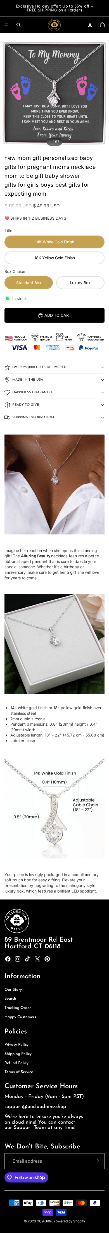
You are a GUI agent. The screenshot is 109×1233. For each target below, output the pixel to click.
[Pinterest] (47, 959)
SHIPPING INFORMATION (33, 417)
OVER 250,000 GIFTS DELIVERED (39, 367)
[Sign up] (96, 1161)
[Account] (90, 25)
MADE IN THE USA (27, 380)
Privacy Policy (16, 1045)
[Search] (18, 25)
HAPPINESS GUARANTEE (32, 392)
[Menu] (6, 24)
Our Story (13, 990)
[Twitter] (37, 959)
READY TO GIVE (25, 405)
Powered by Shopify (69, 1221)
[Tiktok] (27, 959)
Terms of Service (18, 1072)
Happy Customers (20, 1017)
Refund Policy (16, 1063)
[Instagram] (17, 959)
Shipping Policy (18, 1054)
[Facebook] (7, 959)
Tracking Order (17, 1008)
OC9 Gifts (44, 1221)
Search (10, 999)
